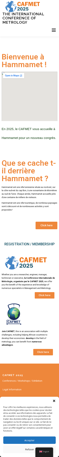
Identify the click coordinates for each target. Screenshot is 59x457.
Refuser (29, 449)
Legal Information (11, 389)
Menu (53, 30)
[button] (54, 400)
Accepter (29, 440)
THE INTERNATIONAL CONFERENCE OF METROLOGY (23, 18)
